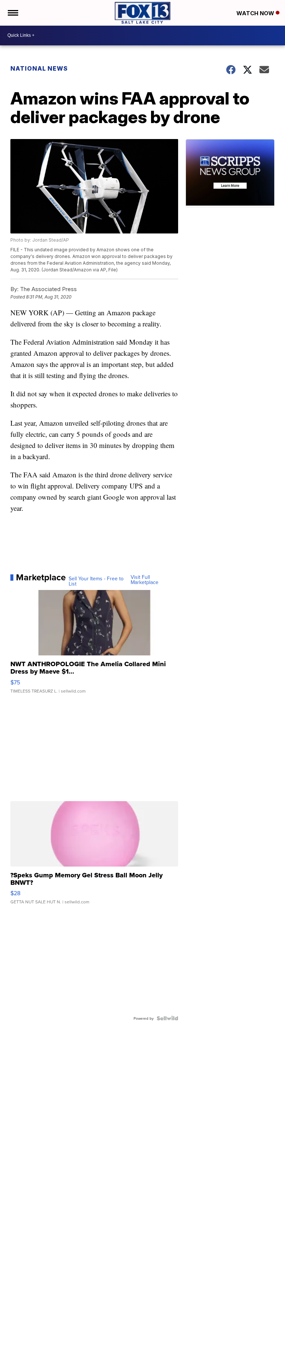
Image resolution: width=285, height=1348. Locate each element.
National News (39, 68)
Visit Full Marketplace (144, 579)
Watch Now (256, 13)
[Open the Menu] (12, 13)
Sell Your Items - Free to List (96, 581)
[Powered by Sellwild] (167, 1018)
